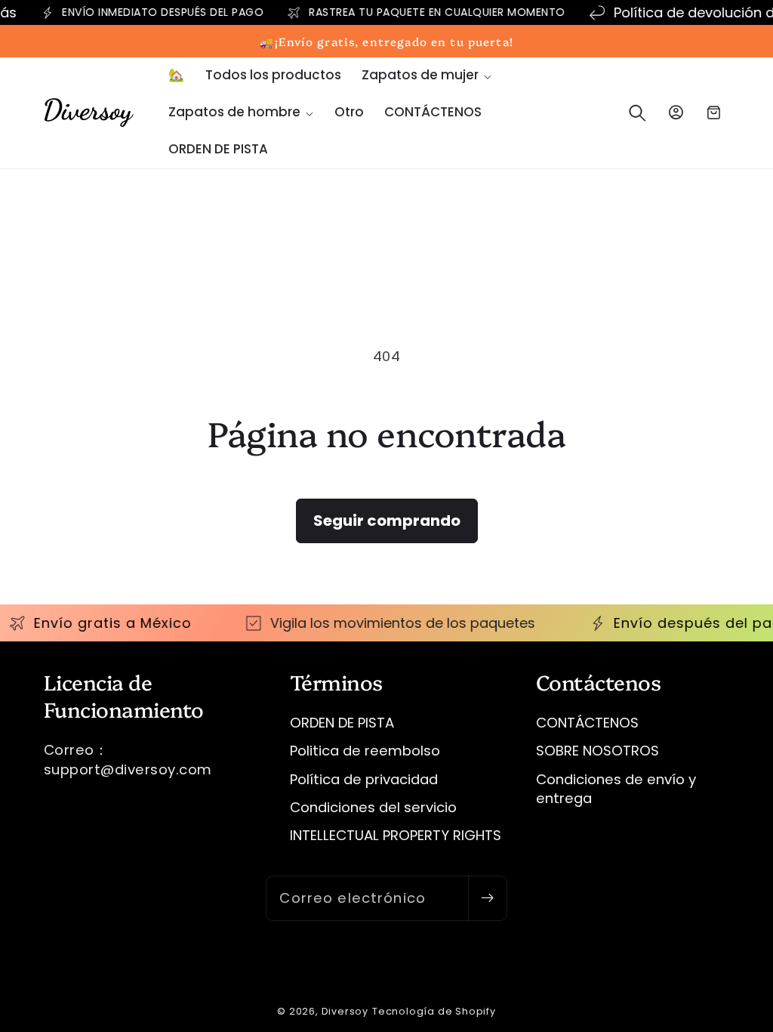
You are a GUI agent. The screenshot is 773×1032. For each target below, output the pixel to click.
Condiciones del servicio (373, 807)
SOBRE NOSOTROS (597, 750)
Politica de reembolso (365, 750)
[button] (426, 75)
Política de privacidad (364, 779)
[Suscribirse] (487, 898)
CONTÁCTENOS (587, 722)
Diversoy (345, 1011)
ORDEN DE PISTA (342, 722)
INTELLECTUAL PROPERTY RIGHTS (395, 835)
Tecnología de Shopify (434, 1011)
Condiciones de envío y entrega (616, 789)
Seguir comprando (386, 520)
